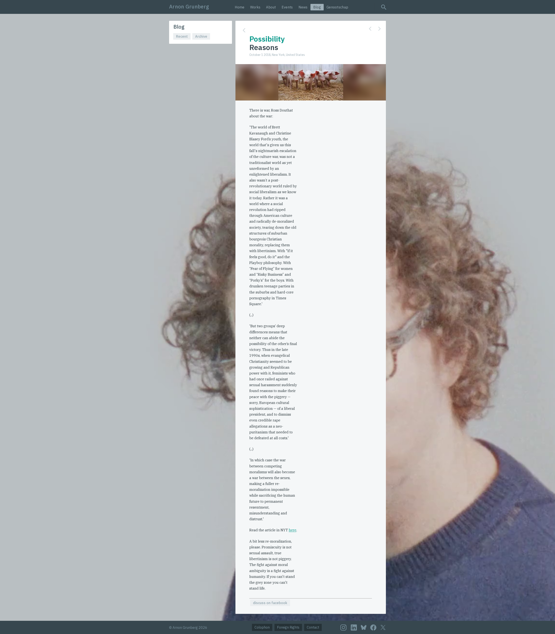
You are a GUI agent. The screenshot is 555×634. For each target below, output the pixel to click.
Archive (201, 36)
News (303, 7)
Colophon (262, 627)
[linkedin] (353, 627)
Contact (313, 627)
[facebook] (373, 627)
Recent (182, 36)
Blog (317, 7)
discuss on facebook (270, 603)
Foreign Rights (288, 627)
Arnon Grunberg (189, 6)
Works (255, 7)
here (292, 530)
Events (287, 7)
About (271, 7)
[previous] (370, 29)
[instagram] (343, 627)
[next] (379, 29)
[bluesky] (363, 627)
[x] (383, 627)
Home (240, 7)
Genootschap (337, 7)
